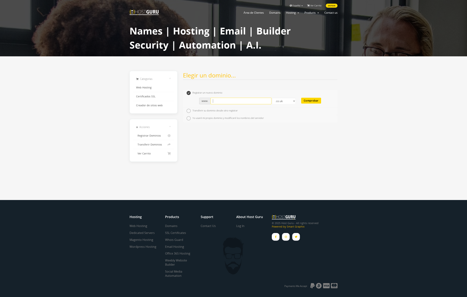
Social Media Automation (173, 273)
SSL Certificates (175, 233)
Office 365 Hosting (177, 253)
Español (296, 5)
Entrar (331, 5)
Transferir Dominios (149, 144)
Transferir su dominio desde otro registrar (215, 110)
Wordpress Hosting (143, 247)
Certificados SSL (145, 96)
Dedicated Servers (142, 233)
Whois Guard (174, 240)
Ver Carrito (315, 5)
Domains (275, 12)
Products (310, 12)
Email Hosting (174, 247)
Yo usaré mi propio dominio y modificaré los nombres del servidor (228, 118)
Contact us (330, 12)
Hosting (291, 12)
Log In (240, 226)
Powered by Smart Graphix (288, 226)
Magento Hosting (141, 240)
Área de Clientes (254, 12)
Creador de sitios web (149, 105)
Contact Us (208, 226)
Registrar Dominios (148, 135)
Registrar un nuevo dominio (207, 92)
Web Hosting (144, 87)
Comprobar (311, 100)
